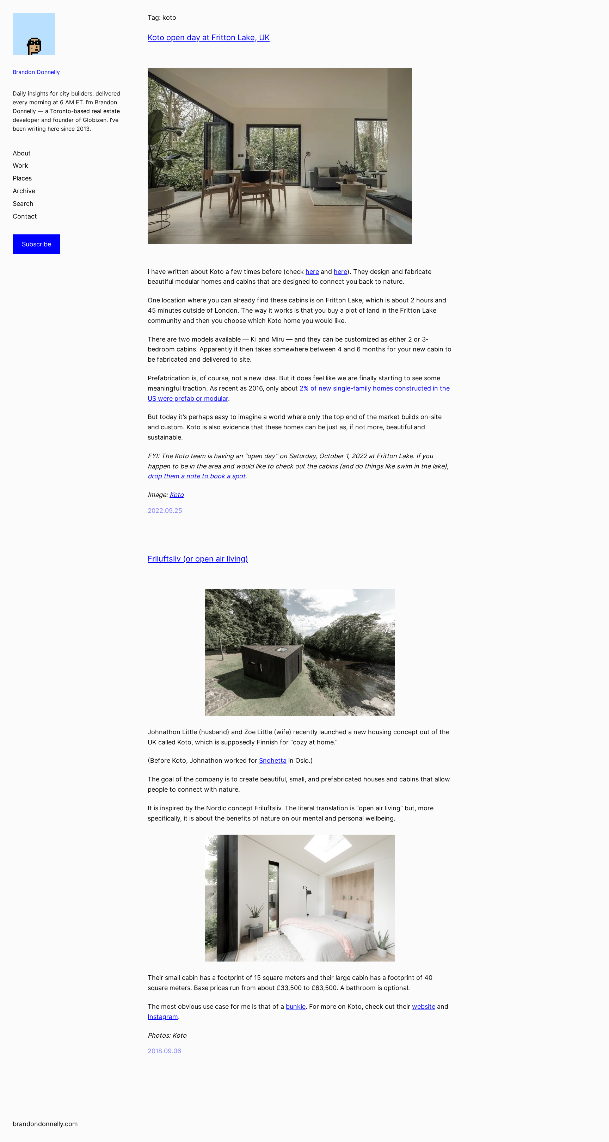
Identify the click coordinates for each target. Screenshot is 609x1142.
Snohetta (273, 760)
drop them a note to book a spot (196, 476)
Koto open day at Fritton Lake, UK (209, 37)
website (423, 1006)
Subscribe (36, 244)
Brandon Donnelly (36, 72)
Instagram (163, 1016)
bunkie (296, 1006)
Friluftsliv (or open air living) (198, 558)
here (312, 271)
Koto (177, 494)
